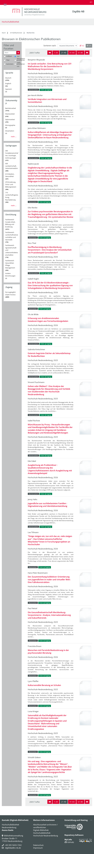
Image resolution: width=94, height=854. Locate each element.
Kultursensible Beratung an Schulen (44, 685)
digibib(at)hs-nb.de (13, 848)
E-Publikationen (16, 33)
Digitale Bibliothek (41, 830)
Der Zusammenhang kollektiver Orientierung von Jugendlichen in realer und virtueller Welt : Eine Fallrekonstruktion (49, 579)
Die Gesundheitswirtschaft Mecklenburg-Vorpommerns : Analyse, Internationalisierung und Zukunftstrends (49, 615)
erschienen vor (21, 65)
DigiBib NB (78, 11)
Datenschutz (38, 845)
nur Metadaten (21, 57)
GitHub (70, 842)
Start (4, 33)
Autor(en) (9, 64)
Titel (7, 60)
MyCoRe (68, 839)
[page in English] (5, 4)
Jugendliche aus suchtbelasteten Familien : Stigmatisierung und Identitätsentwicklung (47, 504)
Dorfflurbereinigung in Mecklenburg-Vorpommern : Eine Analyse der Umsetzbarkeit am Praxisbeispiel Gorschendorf (49, 250)
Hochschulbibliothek (10, 22)
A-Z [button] (82, 46)
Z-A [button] (89, 46)
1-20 (56, 52)
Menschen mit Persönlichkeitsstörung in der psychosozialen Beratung (48, 651)
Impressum (38, 848)
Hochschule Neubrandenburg (45, 835)
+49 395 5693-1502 (13, 845)
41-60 (72, 52)
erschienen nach (21, 61)
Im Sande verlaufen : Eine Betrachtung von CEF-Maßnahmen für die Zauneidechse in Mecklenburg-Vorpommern (50, 66)
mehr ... (13, 136)
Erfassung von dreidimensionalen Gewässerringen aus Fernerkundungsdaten (48, 319)
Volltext (9, 56)
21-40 (63, 52)
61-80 (80, 52)
